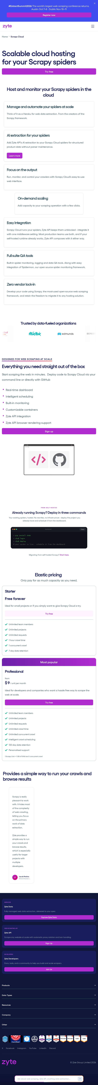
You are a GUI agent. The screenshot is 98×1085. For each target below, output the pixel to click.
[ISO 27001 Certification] (35, 1038)
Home (5, 36)
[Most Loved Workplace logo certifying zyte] (16, 1038)
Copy (82, 529)
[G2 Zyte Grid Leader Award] (56, 1038)
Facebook (10, 1048)
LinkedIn (42, 1048)
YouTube (32, 1048)
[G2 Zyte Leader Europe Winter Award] (42, 1038)
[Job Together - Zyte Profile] (27, 1038)
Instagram (21, 1048)
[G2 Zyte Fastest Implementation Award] (49, 1038)
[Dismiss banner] (95, 3)
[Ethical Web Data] (5, 1038)
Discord (52, 1048)
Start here (64, 555)
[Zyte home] (7, 26)
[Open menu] (92, 26)
